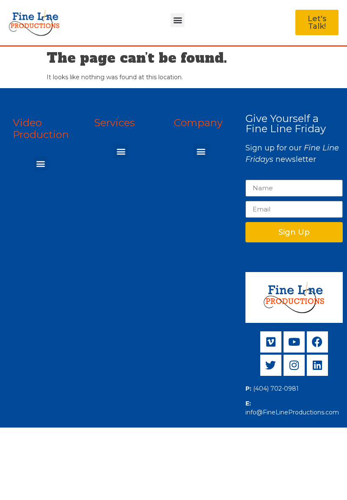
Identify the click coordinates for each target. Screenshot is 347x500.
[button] (178, 20)
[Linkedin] (317, 365)
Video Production (41, 129)
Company (198, 123)
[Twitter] (270, 365)
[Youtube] (294, 342)
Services (114, 123)
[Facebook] (317, 342)
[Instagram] (294, 365)
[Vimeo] (270, 342)
